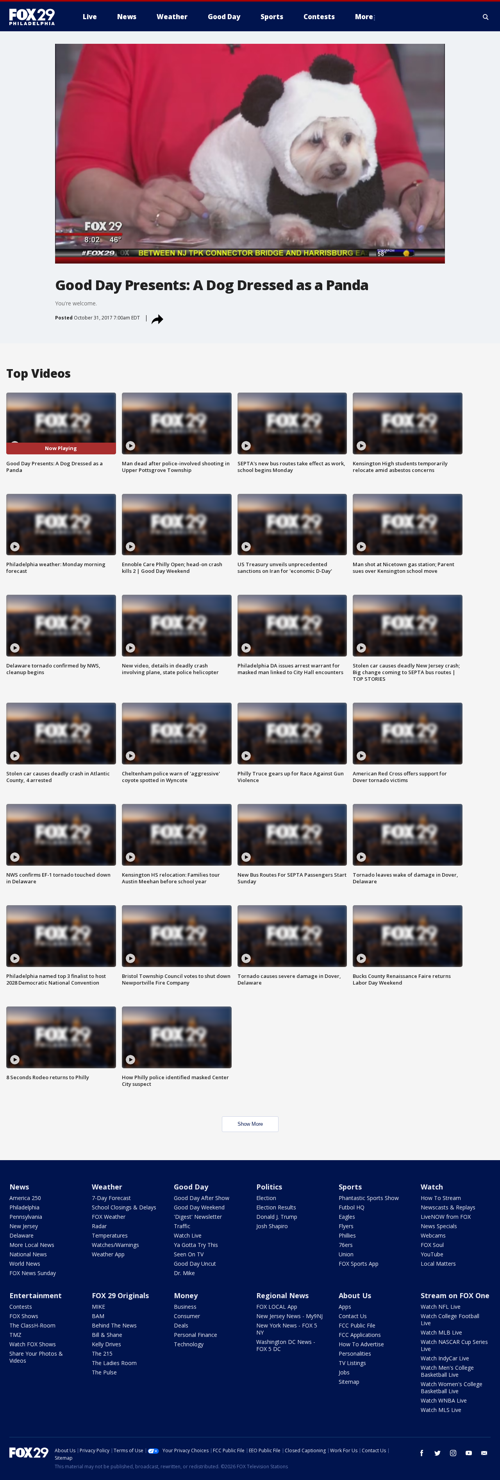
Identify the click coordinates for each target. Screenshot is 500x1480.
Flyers (346, 1226)
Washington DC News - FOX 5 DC (285, 1345)
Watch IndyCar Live (445, 1358)
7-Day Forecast (111, 1198)
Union (346, 1254)
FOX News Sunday (32, 1273)
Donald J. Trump (276, 1216)
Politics (269, 1186)
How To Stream (441, 1198)
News (19, 1186)
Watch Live (188, 1235)
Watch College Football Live (450, 1319)
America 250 (25, 1198)
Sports (350, 1186)
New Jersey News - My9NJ (289, 1316)
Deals (181, 1325)
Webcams (433, 1235)
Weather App (108, 1254)
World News (24, 1263)
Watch (432, 1186)
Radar (99, 1226)
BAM (98, 1316)
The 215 (102, 1353)
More (364, 16)
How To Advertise (361, 1344)
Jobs (344, 1372)
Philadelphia (24, 1207)
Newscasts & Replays (448, 1207)
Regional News (282, 1295)
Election (266, 1198)
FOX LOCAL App (276, 1306)
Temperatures (110, 1235)
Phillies (347, 1235)
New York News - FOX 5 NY (286, 1329)
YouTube (432, 1254)
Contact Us (353, 1316)
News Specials (439, 1226)
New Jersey (23, 1226)
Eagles (347, 1216)
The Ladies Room (114, 1363)
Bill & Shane (107, 1334)
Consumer (187, 1316)
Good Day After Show (201, 1198)
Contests (20, 1306)
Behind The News (114, 1325)
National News (28, 1254)
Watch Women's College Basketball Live (451, 1387)
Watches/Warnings (115, 1245)
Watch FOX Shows (32, 1344)
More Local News (31, 1245)
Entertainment (35, 1295)
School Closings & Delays (124, 1207)
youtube (468, 1453)
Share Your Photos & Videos (36, 1357)
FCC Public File (357, 1325)
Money (186, 1295)
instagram (453, 1453)
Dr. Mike (184, 1273)
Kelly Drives (106, 1344)
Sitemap (349, 1381)
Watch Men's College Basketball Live (447, 1371)
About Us (355, 1295)
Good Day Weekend (199, 1207)
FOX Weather (108, 1216)
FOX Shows (23, 1316)
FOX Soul (432, 1245)
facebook (422, 1453)
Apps (345, 1306)
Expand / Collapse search (486, 17)
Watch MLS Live (441, 1410)
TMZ (15, 1334)
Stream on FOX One (455, 1295)
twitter (437, 1453)
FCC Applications (360, 1334)
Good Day (191, 1186)
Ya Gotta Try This (196, 1245)
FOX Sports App (359, 1263)
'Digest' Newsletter (198, 1216)
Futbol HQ (351, 1207)
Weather (107, 1186)
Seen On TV (189, 1254)
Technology (189, 1344)
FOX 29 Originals (120, 1295)
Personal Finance (195, 1334)
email (484, 1453)
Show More (250, 1124)
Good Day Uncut (195, 1263)
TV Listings (352, 1363)
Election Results (276, 1207)
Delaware (21, 1235)
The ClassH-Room (32, 1325)
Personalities (355, 1353)
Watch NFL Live (441, 1306)
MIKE (98, 1306)
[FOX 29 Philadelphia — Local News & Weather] (35, 16)
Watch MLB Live (441, 1332)
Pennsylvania (25, 1216)
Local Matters (438, 1263)
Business (185, 1306)
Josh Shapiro (272, 1226)
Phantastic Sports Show (369, 1198)
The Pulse (104, 1372)
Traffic (182, 1226)
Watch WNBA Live (444, 1400)
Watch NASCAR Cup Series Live (454, 1345)
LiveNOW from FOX (446, 1216)
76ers (346, 1245)
